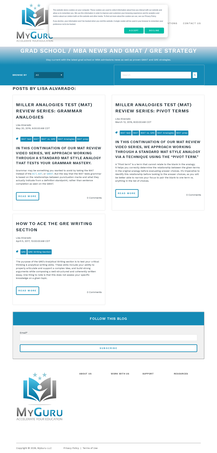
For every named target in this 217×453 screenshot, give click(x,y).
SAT (40, 173)
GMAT (50, 173)
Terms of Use (90, 448)
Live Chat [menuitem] (147, 401)
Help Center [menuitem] (149, 382)
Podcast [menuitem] (178, 395)
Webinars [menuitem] (179, 388)
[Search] (195, 75)
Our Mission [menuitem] (86, 395)
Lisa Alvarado (23, 125)
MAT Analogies (66, 139)
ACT (34, 173)
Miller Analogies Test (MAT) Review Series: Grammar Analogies (54, 111)
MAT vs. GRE (48, 139)
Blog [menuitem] (176, 382)
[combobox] (156, 75)
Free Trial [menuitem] (116, 401)
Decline (154, 31)
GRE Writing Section (39, 251)
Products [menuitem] (116, 382)
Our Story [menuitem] (84, 382)
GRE (23, 251)
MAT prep (82, 139)
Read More (27, 196)
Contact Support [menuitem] (151, 395)
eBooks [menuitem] (178, 401)
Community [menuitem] (149, 388)
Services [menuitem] (115, 388)
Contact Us (192, 23)
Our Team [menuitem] (85, 388)
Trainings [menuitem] (116, 395)
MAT (36, 139)
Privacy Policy (71, 448)
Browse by (20, 75)
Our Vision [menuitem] (85, 401)
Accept (133, 31)
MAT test (26, 139)
